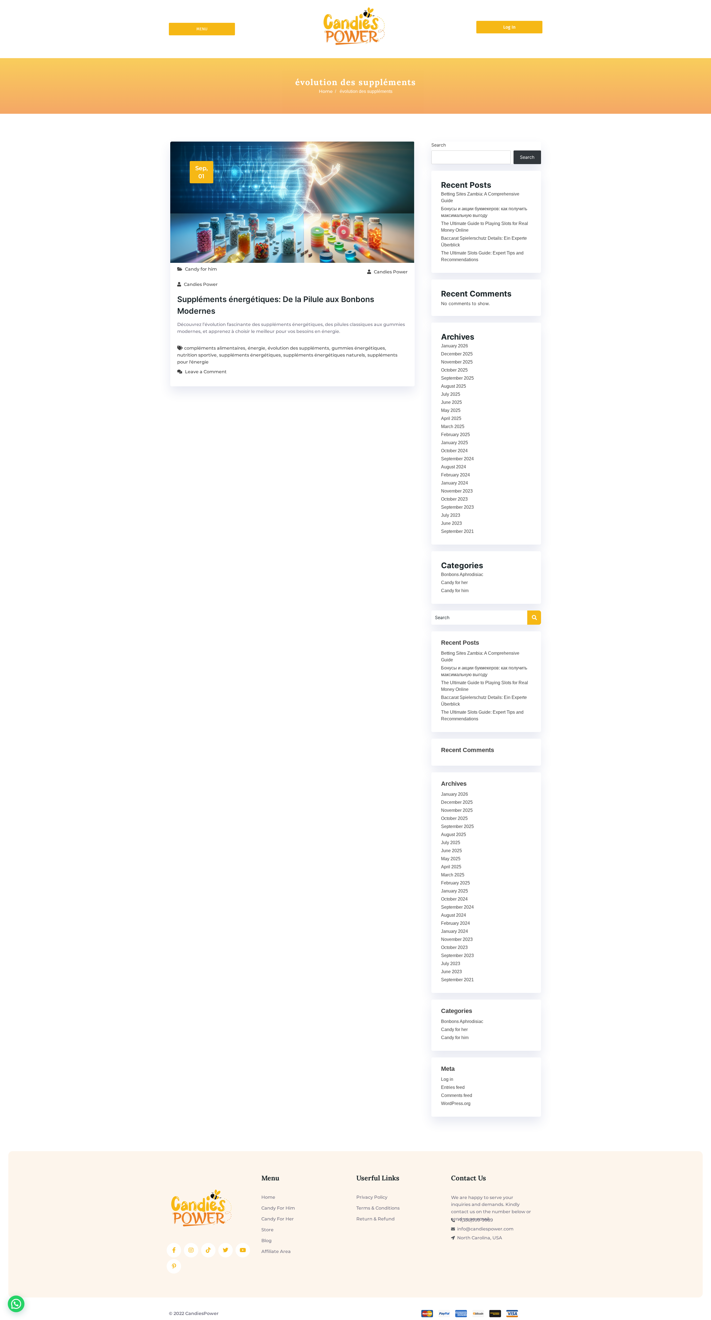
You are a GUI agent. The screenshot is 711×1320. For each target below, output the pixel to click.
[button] (16, 1304)
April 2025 (451, 418)
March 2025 (452, 426)
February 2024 (455, 475)
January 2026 (454, 345)
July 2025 (450, 394)
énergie (256, 348)
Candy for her (454, 582)
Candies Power (391, 272)
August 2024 (453, 466)
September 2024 (457, 458)
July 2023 (450, 515)
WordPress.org (455, 1103)
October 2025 (454, 370)
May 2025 (450, 410)
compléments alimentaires (214, 348)
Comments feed (456, 1095)
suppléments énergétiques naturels (324, 355)
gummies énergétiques (358, 348)
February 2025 (455, 434)
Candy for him (201, 269)
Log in (447, 1079)
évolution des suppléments (298, 348)
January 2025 (454, 442)
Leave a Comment (206, 371)
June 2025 (451, 402)
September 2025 (457, 378)
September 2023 (457, 507)
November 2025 (457, 362)
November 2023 (457, 491)
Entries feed (453, 1087)
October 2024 (454, 450)
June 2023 (451, 523)
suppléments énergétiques (250, 355)
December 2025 (457, 354)
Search (438, 145)
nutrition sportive (197, 355)
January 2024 (454, 483)
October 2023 (454, 499)
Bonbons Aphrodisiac (462, 574)
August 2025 (453, 386)
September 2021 (457, 531)
